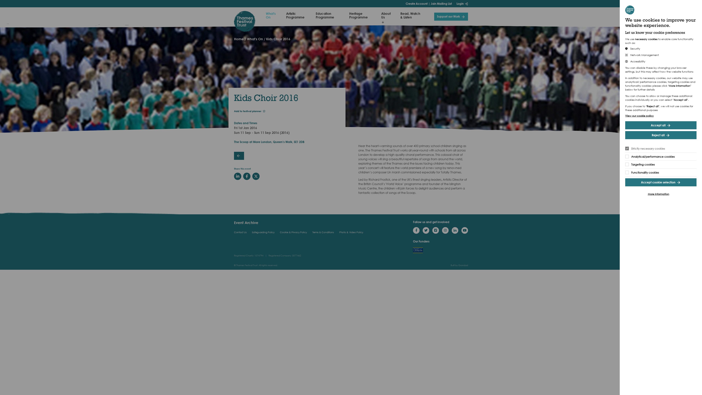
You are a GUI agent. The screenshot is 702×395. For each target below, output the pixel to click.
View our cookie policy (639, 115)
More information (658, 193)
